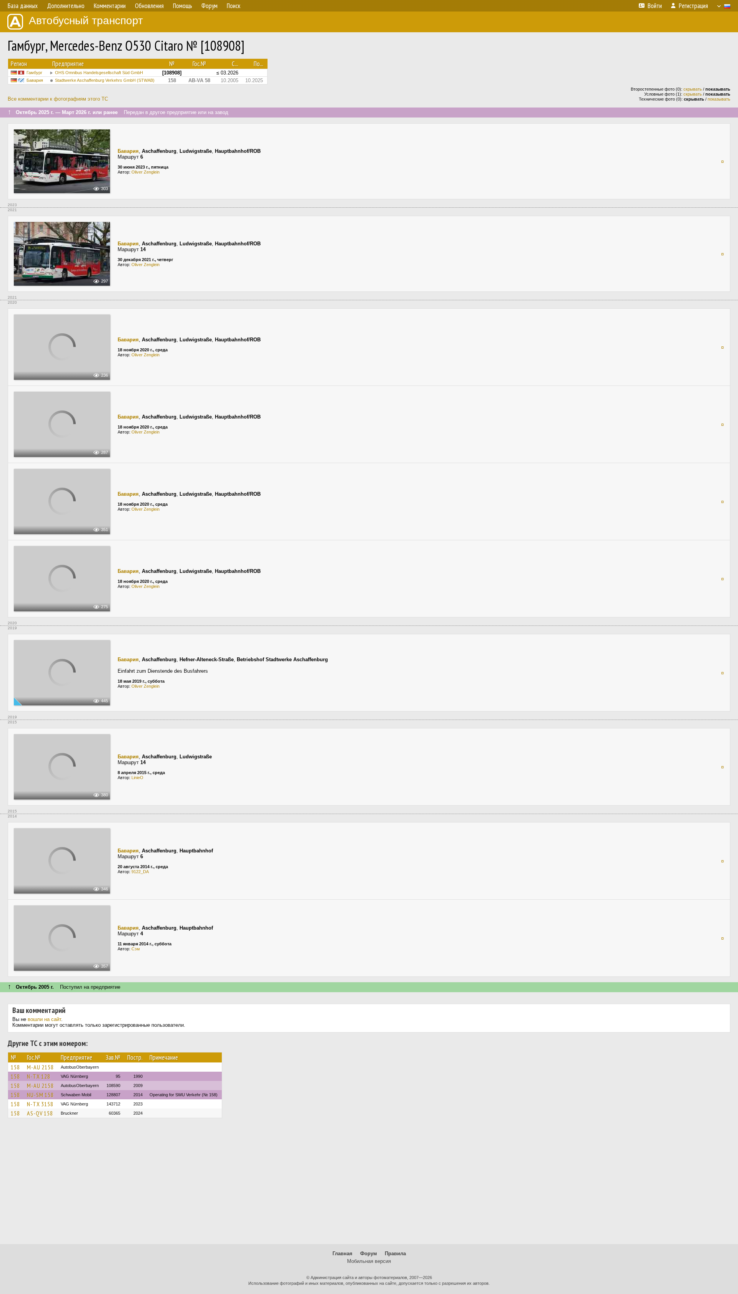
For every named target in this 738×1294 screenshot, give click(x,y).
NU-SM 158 (40, 1095)
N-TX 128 (38, 1076)
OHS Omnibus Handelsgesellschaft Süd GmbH (99, 72)
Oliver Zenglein (145, 172)
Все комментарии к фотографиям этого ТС (58, 99)
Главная (342, 1253)
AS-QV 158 (40, 1113)
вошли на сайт (44, 1019)
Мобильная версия (369, 1261)
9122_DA (140, 871)
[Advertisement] (369, 1184)
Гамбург (34, 72)
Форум (368, 1253)
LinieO (137, 777)
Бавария (35, 80)
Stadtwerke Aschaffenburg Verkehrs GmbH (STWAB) (105, 80)
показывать (719, 99)
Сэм (135, 949)
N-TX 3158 (40, 1104)
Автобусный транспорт (86, 20)
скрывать (692, 89)
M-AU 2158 (40, 1067)
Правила (395, 1253)
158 (15, 1067)
